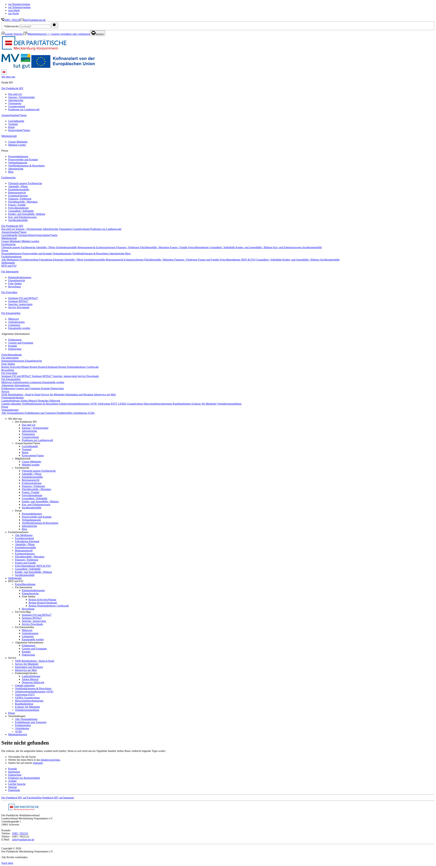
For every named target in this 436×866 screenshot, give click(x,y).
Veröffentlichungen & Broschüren (26, 165)
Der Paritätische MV (12, 88)
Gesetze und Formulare (20, 342)
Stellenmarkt (8, 262)
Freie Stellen (15, 283)
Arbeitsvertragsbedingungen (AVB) (78, 403)
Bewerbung (14, 286)
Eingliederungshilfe (18, 189)
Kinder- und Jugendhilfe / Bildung (26, 214)
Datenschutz (14, 348)
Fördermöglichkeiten (12, 397)
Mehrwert (13, 318)
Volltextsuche (11, 26)
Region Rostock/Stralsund (44, 366)
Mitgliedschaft (9, 136)
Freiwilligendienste (18, 207)
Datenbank (14, 790)
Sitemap (12, 787)
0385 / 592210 (12, 19)
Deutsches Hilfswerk (49, 400)
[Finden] (54, 25)
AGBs (91, 412)
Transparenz (14, 103)
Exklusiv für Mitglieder (204, 403)
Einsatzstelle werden (19, 328)
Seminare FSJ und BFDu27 (23, 298)
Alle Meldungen (10, 259)
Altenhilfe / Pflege (18, 186)
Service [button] (5, 391)
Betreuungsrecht (17, 192)
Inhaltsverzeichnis (50, 759)
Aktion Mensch (29, 400)
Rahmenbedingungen (19, 277)
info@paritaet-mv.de (34, 19)
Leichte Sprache (14, 34)
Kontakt (12, 345)
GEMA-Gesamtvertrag (131, 403)
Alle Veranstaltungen (13, 412)
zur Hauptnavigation (19, 4)
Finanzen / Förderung (19, 198)
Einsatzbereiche (16, 280)
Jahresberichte (15, 100)
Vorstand (13, 124)
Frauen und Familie (209, 259)
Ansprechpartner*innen (14, 115)
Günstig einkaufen (11, 403)
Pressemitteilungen (18, 156)
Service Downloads (18, 307)
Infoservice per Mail (105, 394)
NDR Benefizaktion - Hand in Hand (21, 394)
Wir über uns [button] (8, 76)
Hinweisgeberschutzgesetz (158, 403)
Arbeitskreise (80, 412)
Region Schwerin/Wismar (15, 366)
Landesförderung (10, 400)
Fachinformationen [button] (11, 256)
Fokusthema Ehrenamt (51, 259)
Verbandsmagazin (17, 162)
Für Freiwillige (9, 292)
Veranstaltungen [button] (10, 409)
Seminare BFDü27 (18, 301)
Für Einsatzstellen (10, 313)
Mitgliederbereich (37, 34)
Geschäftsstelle (16, 121)
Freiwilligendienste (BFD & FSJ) (238, 259)
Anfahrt (12, 780)
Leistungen (14, 325)
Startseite (38, 762)
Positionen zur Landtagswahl (23, 109)
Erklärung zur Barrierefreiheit (24, 777)
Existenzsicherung (18, 195)
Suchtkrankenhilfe (18, 220)
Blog (10, 171)
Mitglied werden (17, 144)
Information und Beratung (79, 394)
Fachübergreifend (29, 259)
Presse (4, 250)
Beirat (11, 127)
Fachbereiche (8, 177)
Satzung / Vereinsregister (21, 97)
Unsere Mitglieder (18, 141)
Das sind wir (15, 94)
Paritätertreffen (65, 412)
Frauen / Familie (17, 204)
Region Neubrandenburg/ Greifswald (78, 366)
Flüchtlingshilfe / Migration (22, 201)
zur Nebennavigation (19, 7)
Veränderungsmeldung (229, 403)
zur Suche (13, 13)
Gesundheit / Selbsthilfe (21, 210)
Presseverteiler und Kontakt (23, 159)
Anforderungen (16, 322)
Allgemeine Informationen (15, 385)
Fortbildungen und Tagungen (41, 412)
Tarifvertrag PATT (108, 403)
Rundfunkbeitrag (182, 403)
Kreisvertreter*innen (19, 130)
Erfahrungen (15, 339)
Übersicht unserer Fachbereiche (25, 183)
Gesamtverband (16, 106)
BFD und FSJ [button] (8, 265)
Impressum (14, 771)
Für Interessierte (10, 271)
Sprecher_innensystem (20, 304)
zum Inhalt (14, 10)
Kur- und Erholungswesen (22, 217)
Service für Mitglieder (53, 394)
